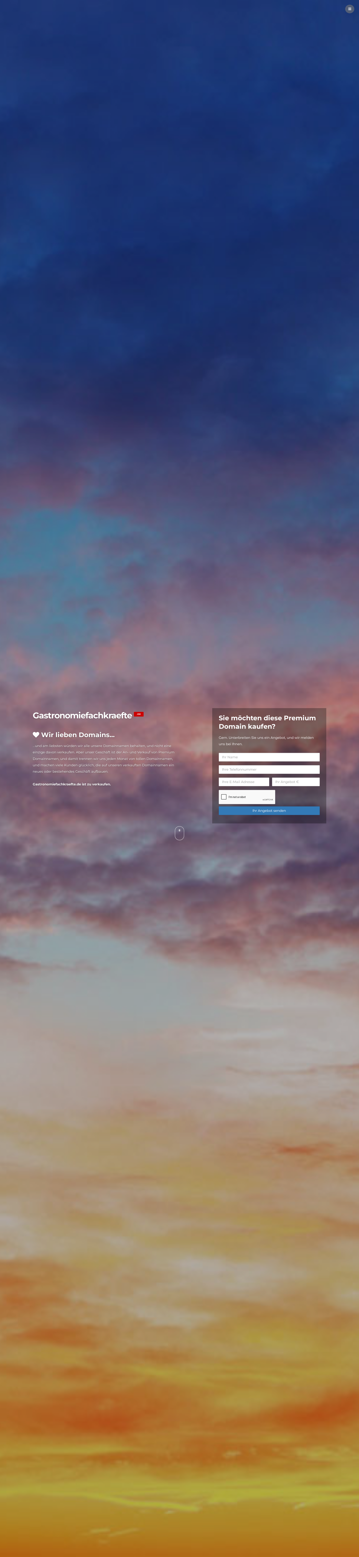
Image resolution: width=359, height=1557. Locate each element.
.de (139, 714)
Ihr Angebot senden (269, 811)
